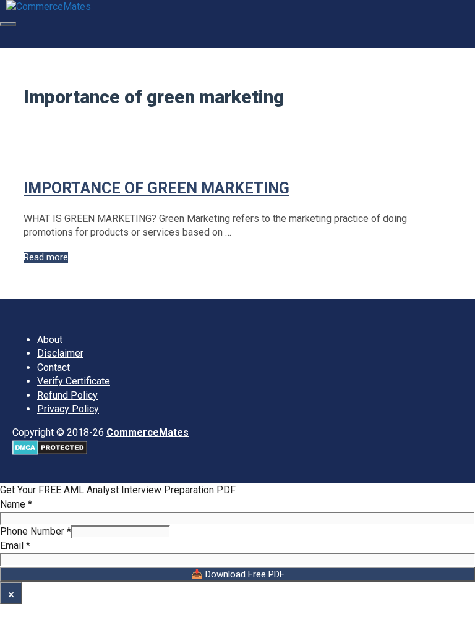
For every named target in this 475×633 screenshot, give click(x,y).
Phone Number (35, 531)
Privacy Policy (68, 409)
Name (16, 504)
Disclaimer (60, 353)
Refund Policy (67, 395)
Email (15, 545)
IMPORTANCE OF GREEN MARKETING (156, 188)
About (49, 340)
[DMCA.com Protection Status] (49, 451)
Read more (46, 257)
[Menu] (8, 24)
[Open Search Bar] (7, 37)
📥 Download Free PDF (238, 574)
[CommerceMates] (48, 6)
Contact (53, 367)
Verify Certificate (73, 381)
